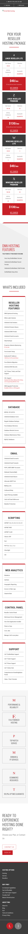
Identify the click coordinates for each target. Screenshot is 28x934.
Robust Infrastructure (8, 897)
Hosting (4, 873)
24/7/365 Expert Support (9, 892)
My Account (21, 5)
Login (2, 932)
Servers (4, 876)
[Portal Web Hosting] (8, 11)
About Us (4, 905)
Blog (3, 908)
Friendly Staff (6, 895)
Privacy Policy (6, 915)
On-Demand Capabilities (9, 888)
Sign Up (7, 853)
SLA (3, 910)
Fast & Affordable (7, 890)
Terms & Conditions (7, 913)
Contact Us (9, 847)
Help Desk (7, 5)
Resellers (5, 878)
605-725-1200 (18, 1)
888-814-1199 (11, 1)
